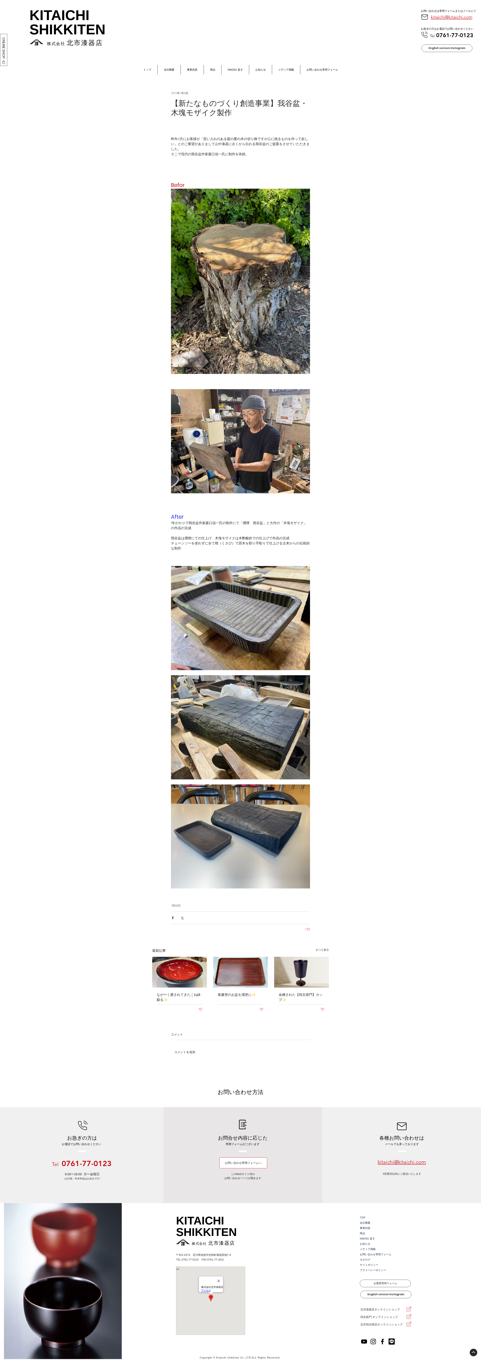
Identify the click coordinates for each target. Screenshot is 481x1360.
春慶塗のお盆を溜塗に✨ (237, 994)
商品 (362, 1233)
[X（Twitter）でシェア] (182, 918)
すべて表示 (322, 950)
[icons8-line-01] (391, 1341)
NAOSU (176, 905)
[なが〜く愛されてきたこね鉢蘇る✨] (179, 972)
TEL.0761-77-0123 (187, 1259)
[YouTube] (364, 1341)
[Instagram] (373, 1341)
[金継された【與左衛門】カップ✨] (301, 972)
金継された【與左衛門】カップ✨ (301, 997)
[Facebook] (382, 1341)
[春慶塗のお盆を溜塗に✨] (240, 972)
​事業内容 (365, 1228)
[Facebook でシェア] (173, 918)
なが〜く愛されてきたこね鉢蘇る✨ (179, 997)
